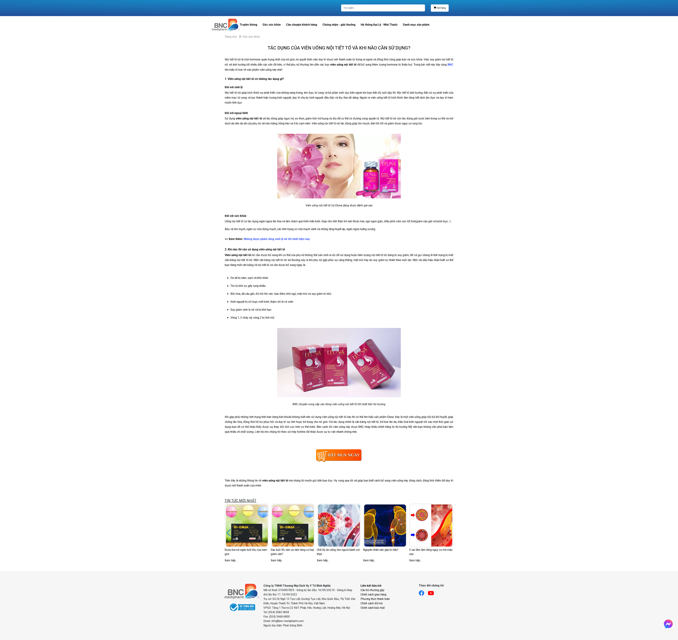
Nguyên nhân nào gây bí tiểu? (381, 549)
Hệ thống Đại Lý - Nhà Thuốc (379, 24)
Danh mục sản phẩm (416, 24)
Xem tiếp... (231, 560)
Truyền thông (248, 24)
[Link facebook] (423, 592)
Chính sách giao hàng (373, 594)
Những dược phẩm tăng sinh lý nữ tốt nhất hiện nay (277, 239)
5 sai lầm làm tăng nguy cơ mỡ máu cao (430, 552)
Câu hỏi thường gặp (372, 590)
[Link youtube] (433, 592)
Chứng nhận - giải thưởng (338, 24)
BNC (450, 64)
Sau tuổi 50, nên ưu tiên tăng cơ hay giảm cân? (292, 552)
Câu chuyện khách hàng (301, 24)
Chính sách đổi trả (372, 603)
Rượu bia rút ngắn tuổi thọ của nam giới (246, 552)
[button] (228, 533)
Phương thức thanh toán (375, 599)
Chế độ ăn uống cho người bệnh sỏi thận (338, 552)
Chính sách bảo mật (373, 607)
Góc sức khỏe (272, 24)
